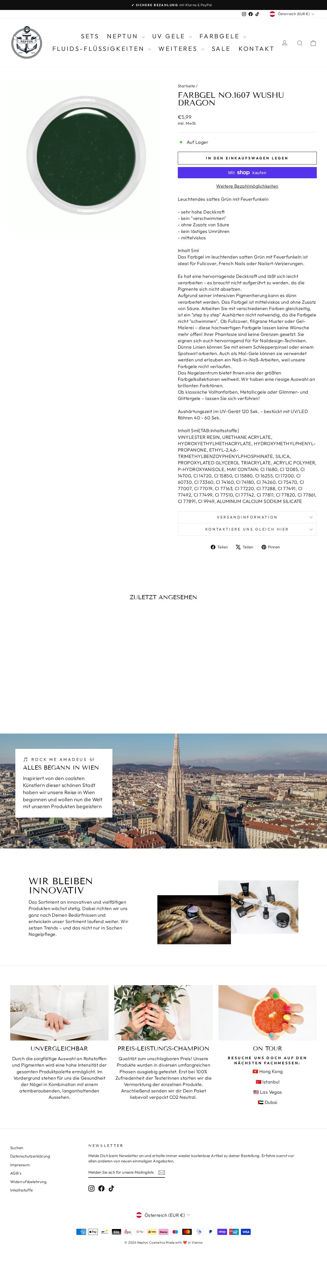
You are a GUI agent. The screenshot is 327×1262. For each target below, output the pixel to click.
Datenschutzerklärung (30, 1156)
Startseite (186, 86)
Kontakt (257, 48)
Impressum (20, 1164)
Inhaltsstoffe (21, 1190)
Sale (221, 48)
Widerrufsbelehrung (28, 1181)
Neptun (124, 36)
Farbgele (221, 36)
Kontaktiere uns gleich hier (247, 529)
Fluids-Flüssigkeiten (99, 48)
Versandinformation (247, 517)
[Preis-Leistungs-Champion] (163, 1013)
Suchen (16, 1147)
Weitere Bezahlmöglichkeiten (247, 186)
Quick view (46, 680)
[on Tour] (267, 1013)
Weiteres (179, 48)
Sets (90, 36)
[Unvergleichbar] (59, 1013)
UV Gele (170, 36)
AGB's (15, 1173)
